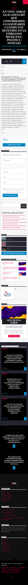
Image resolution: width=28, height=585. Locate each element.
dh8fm (14, 49)
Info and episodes (14, 336)
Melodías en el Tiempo (9, 278)
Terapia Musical (6, 501)
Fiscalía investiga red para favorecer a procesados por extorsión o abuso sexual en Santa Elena (14, 358)
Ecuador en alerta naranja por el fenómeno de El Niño (14, 229)
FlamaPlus (5, 367)
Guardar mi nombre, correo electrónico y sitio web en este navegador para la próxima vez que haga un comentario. (15, 189)
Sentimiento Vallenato (10, 268)
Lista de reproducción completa (14, 253)
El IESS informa (6, 493)
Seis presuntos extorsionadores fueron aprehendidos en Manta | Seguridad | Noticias (14, 460)
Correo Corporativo (7, 549)
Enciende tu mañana (7, 495)
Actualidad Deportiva (7, 497)
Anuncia (4, 541)
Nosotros (4, 540)
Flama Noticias (6, 491)
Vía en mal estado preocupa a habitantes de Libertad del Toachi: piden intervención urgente (14, 408)
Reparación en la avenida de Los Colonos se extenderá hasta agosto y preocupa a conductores (14, 383)
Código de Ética (6, 551)
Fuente (3, 132)
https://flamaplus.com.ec (9, 509)
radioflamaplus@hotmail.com (9, 515)
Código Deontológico (7, 545)
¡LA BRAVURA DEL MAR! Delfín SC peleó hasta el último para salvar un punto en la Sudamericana (14, 438)
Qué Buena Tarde (7, 263)
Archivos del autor (14, 144)
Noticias (14, 9)
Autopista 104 (6, 273)
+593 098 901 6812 (7, 512)
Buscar (2, 202)
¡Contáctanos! (6, 547)
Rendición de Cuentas (7, 543)
